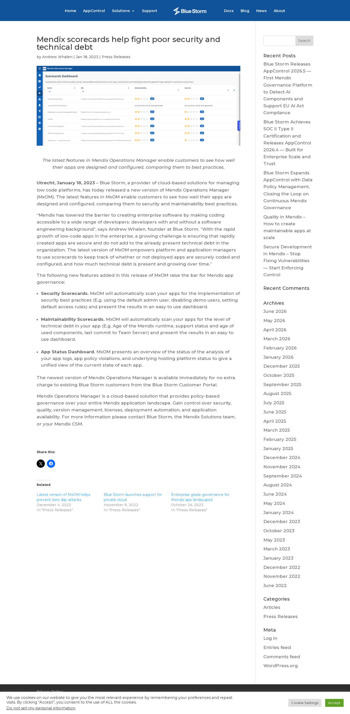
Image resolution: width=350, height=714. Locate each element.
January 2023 (278, 558)
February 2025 (279, 439)
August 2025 (277, 393)
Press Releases (116, 57)
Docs (229, 11)
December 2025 (281, 366)
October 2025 (278, 375)
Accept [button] (334, 703)
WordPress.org (280, 665)
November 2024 (281, 466)
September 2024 (282, 475)
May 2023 (274, 539)
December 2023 (281, 521)
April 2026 (274, 329)
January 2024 (278, 512)
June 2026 (275, 311)
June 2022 (275, 585)
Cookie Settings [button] (304, 703)
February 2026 (280, 347)
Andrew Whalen (57, 57)
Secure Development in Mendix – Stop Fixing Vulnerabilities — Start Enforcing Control (287, 260)
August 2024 (277, 484)
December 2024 (281, 457)
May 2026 (274, 320)
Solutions (121, 11)
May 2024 (274, 503)
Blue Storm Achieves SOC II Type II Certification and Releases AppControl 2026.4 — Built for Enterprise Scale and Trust (287, 142)
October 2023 (278, 530)
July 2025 (273, 402)
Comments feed (281, 656)
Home (70, 11)
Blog (245, 11)
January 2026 (278, 357)
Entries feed (277, 647)
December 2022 (281, 567)
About (279, 11)
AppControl (94, 11)
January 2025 (278, 448)
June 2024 (275, 494)
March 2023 (276, 548)
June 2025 (274, 411)
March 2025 (276, 430)
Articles (271, 607)
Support (149, 11)
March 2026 (276, 338)
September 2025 (282, 384)
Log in (270, 638)
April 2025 (274, 421)
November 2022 (281, 576)
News (261, 11)
